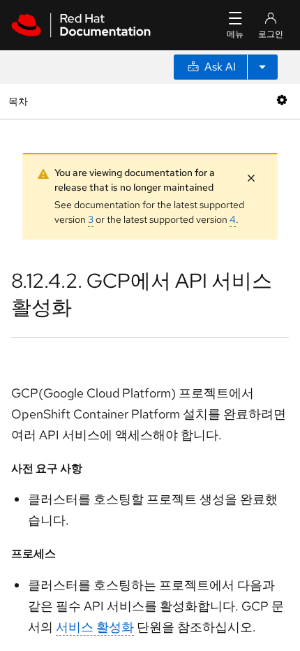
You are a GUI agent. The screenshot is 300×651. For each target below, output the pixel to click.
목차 (20, 101)
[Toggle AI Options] (262, 67)
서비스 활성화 (95, 627)
